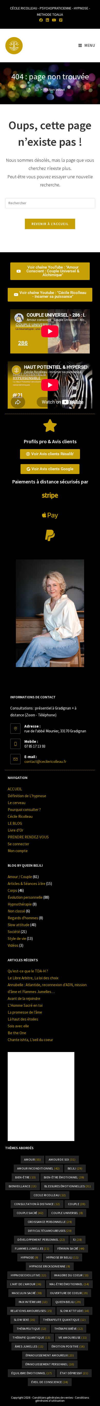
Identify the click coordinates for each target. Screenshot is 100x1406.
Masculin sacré (27, 1293)
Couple (76, 1204)
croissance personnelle (50, 1222)
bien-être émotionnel (64, 1177)
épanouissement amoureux (50, 1355)
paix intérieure (33, 1302)
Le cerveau (16, 802)
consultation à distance (37, 1204)
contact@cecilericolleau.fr (45, 761)
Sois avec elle (18, 1026)
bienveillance (22, 1186)
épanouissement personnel (49, 1364)
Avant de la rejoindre (24, 998)
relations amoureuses (31, 1311)
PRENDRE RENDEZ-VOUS (28, 837)
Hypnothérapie (20, 904)
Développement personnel (41, 1239)
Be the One (17, 1032)
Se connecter (18, 843)
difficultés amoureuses (50, 1231)
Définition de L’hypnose (27, 795)
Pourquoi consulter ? (24, 809)
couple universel (67, 1213)
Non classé (16, 911)
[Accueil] (37, 89)
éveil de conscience (49, 1382)
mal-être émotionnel (69, 1284)
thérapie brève (68, 1328)
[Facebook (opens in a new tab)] (41, 20)
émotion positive (68, 1346)
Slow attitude (18, 924)
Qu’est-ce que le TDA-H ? (28, 971)
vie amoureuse (72, 1337)
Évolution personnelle (25, 897)
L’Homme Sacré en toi (25, 1005)
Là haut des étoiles (23, 1019)
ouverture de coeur (69, 1293)
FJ (77, 1239)
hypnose (29, 1257)
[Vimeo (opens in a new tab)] (60, 20)
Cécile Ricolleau (20, 816)
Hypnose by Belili (62, 1257)
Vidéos (13, 945)
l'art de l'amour (25, 1284)
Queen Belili (68, 1302)
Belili (75, 1168)
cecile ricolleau (50, 1195)
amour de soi (62, 1159)
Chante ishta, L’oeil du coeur (30, 1039)
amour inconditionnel (38, 1168)
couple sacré (30, 1213)
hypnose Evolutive (28, 1275)
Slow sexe (24, 1320)
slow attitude (74, 1311)
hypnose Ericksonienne (49, 1266)
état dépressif (74, 1373)
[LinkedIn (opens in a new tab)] (47, 20)
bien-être (25, 1177)
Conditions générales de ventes (52, 1397)
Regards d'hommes (23, 917)
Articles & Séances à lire (26, 883)
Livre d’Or (15, 830)
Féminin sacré (71, 1248)
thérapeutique (31, 1328)
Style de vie (17, 938)
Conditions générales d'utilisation (62, 1399)
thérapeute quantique (64, 1320)
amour (32, 1159)
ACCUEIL (15, 789)
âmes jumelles (29, 1346)
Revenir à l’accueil (50, 224)
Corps (12, 890)
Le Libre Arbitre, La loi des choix (33, 977)
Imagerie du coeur (71, 1275)
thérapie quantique (31, 1337)
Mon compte (18, 850)
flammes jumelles (32, 1248)
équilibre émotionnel (31, 1373)
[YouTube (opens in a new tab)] (54, 20)
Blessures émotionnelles (67, 1186)
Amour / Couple (20, 876)
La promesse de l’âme (25, 1012)
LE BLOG (15, 823)
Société (14, 931)
